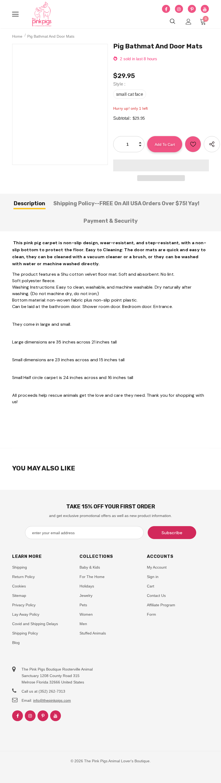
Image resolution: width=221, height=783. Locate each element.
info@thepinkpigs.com (52, 700)
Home (17, 36)
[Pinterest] (192, 9)
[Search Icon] (172, 21)
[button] (161, 165)
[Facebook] (166, 9)
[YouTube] (205, 9)
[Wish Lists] (193, 144)
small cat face (129, 94)
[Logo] (42, 14)
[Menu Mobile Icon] (15, 14)
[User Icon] (188, 21)
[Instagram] (179, 9)
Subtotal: (122, 118)
